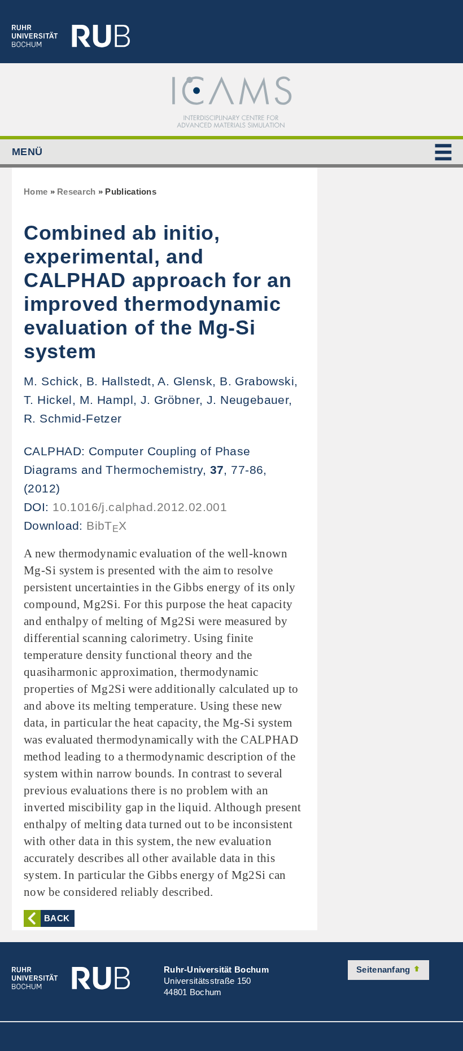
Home (35, 191)
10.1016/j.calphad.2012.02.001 (140, 506)
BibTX (106, 525)
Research (76, 191)
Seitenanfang (384, 969)
